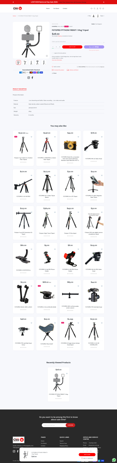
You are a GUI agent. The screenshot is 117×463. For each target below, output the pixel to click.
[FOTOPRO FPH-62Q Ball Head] (93, 294)
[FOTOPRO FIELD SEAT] (47, 331)
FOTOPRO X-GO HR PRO (23, 196)
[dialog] (94, 8)
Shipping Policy (64, 445)
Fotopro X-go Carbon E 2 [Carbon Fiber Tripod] (23, 158)
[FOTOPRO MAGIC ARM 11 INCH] (23, 294)
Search (62, 441)
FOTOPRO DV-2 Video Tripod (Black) (47, 196)
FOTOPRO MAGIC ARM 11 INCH (23, 307)
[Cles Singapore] (17, 8)
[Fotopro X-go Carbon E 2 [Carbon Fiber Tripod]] (23, 145)
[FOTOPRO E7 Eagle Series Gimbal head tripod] (70, 331)
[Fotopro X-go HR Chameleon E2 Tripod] (23, 220)
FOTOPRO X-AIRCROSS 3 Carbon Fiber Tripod (47, 158)
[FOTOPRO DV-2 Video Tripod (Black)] (47, 183)
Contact (43, 445)
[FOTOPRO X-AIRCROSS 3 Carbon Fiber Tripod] (47, 145)
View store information (57, 60)
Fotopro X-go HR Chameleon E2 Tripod (23, 233)
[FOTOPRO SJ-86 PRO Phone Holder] (70, 257)
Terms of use (63, 443)
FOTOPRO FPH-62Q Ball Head (93, 307)
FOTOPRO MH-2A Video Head (93, 158)
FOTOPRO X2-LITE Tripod (70, 196)
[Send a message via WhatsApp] (114, 460)
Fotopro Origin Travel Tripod (46, 233)
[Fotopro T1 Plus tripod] (70, 220)
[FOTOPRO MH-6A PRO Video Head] (93, 257)
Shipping (60, 36)
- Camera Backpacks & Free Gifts (72, 2)
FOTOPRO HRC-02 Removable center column (70, 307)
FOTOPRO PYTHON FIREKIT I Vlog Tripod (58, 395)
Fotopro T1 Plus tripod (70, 233)
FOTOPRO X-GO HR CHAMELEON (93, 343)
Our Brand (43, 443)
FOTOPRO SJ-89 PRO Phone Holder (47, 270)
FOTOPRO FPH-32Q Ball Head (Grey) (23, 343)
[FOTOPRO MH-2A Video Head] (93, 145)
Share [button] (55, 73)
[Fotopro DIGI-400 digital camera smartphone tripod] (93, 220)
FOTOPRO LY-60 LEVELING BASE (46, 307)
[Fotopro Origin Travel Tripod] (47, 220)
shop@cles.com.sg (94, 445)
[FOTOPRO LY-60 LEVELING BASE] (47, 294)
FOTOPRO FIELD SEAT (47, 344)
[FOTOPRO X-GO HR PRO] (23, 183)
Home (14, 16)
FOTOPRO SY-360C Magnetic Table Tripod (94, 196)
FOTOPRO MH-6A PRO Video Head (94, 270)
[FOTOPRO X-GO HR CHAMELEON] (93, 331)
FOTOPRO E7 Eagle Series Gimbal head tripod (70, 343)
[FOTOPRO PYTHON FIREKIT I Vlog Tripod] (58, 382)
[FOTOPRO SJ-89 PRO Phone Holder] (47, 257)
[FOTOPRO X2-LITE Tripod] (70, 183)
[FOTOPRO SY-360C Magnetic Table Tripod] (93, 183)
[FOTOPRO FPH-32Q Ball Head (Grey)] (23, 331)
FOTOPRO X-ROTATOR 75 (23, 270)
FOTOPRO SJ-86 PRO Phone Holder (70, 270)
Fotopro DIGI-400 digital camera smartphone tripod (94, 233)
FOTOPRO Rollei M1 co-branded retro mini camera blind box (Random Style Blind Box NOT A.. (70, 158)
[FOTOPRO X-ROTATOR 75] (23, 257)
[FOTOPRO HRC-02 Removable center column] (70, 294)
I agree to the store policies (60, 53)
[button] (44, 40)
